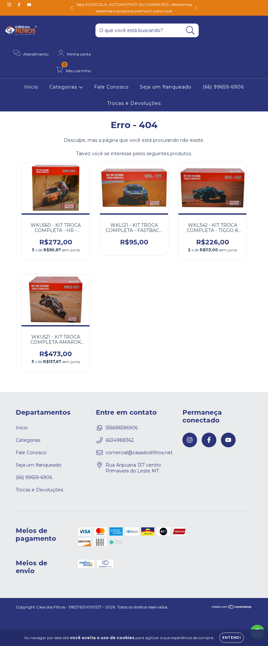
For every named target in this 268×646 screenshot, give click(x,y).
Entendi (231, 638)
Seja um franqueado (166, 87)
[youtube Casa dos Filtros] (29, 5)
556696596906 (122, 428)
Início (31, 87)
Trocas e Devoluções (134, 103)
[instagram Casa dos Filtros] (10, 5)
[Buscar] (190, 30)
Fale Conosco (111, 87)
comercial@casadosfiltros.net (139, 453)
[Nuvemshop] (231, 607)
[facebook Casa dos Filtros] (20, 5)
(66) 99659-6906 (223, 87)
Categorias (64, 87)
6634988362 (120, 440)
